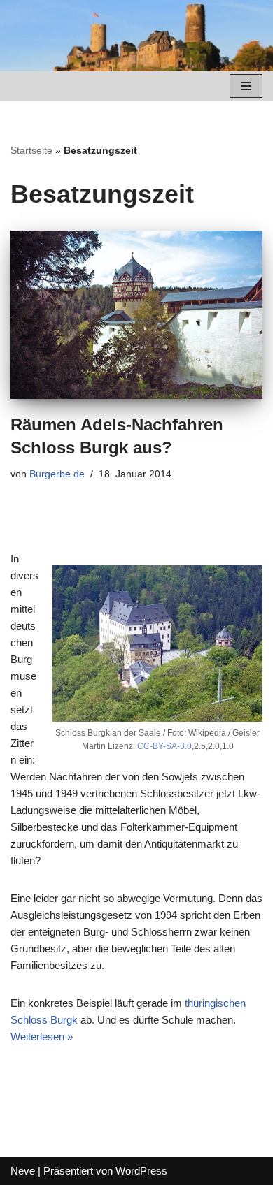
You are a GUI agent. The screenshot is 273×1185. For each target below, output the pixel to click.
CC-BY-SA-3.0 (164, 746)
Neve (22, 1171)
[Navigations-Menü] (246, 86)
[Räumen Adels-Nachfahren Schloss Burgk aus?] (136, 315)
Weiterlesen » (41, 1036)
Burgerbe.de (57, 474)
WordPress (141, 1171)
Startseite (31, 150)
